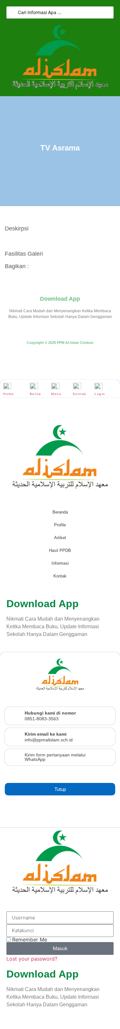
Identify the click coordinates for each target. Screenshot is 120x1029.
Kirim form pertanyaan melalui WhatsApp (55, 757)
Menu (56, 394)
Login (99, 394)
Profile (60, 524)
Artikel (60, 537)
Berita (35, 394)
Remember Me (29, 939)
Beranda (60, 512)
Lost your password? (31, 959)
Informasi (60, 563)
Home (8, 394)
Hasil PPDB (60, 550)
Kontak (79, 394)
